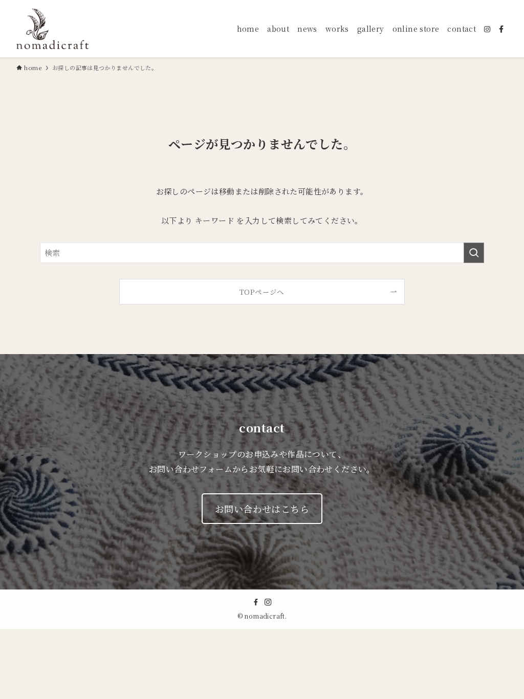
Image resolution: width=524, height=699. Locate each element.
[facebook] (255, 602)
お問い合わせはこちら (262, 508)
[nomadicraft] (52, 28)
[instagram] (268, 602)
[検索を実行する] (474, 253)
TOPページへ (262, 292)
